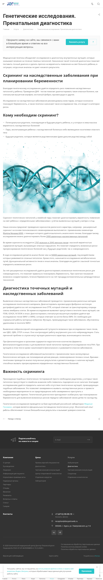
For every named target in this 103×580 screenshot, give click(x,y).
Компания (8, 457)
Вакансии (6, 492)
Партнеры (7, 484)
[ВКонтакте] (54, 532)
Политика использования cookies (74, 547)
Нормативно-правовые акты (14, 477)
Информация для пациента (13, 473)
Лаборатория (40, 481)
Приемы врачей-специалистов (47, 462)
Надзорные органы (10, 481)
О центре (6, 462)
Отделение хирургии (43, 477)
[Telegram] (60, 532)
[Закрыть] (97, 567)
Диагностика (40, 466)
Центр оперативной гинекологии (48, 473)
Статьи (5, 502)
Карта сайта (53, 556)
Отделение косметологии (78, 477)
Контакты (8, 514)
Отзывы (6, 488)
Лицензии (7, 470)
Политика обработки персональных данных (78, 549)
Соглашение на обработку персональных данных (80, 544)
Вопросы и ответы (10, 499)
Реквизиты (7, 495)
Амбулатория (73, 462)
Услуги (71, 457)
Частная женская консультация (47, 470)
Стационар (72, 473)
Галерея (6, 506)
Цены (38, 457)
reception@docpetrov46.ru (66, 521)
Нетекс (97, 556)
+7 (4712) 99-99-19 (63, 514)
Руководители (8, 466)
